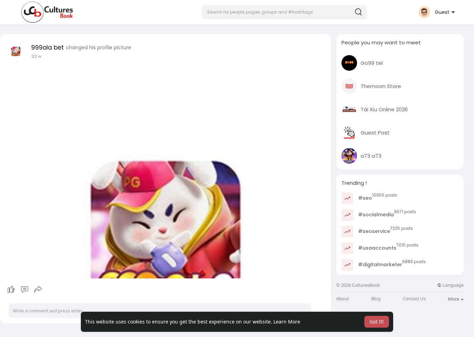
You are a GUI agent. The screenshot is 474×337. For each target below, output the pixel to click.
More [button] (454, 299)
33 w (36, 56)
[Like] (24, 289)
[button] (284, 12)
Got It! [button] (377, 321)
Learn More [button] (286, 321)
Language (453, 285)
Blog (376, 298)
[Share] (38, 289)
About (342, 298)
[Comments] (25, 289)
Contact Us (414, 298)
